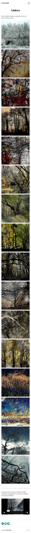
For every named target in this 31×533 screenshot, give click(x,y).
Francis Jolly (5, 3)
